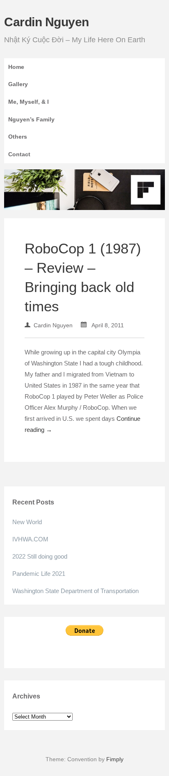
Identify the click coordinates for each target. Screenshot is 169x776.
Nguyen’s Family (31, 119)
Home (16, 67)
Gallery (18, 84)
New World (27, 521)
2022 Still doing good (39, 556)
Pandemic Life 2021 (38, 573)
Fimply (114, 759)
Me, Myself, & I (28, 101)
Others (17, 136)
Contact (19, 154)
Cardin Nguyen (46, 22)
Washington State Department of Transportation (75, 590)
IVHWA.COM (30, 539)
